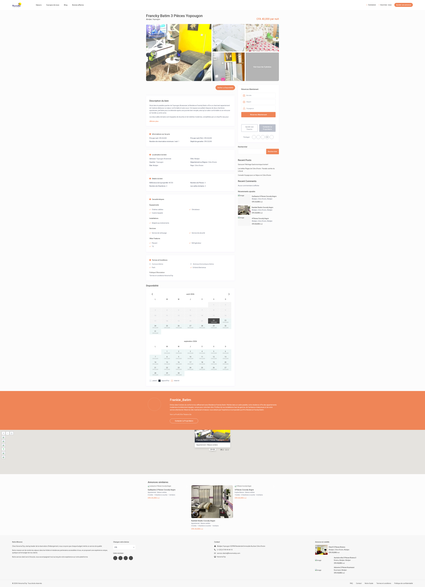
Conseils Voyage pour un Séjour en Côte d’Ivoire (254, 175)
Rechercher (242, 147)
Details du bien (157, 179)
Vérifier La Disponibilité (225, 88)
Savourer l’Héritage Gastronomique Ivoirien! (253, 164)
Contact (359, 583)
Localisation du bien (159, 155)
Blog (65, 5)
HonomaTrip (221, 557)
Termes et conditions (383, 583)
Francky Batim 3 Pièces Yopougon (210, 440)
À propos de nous (52, 5)
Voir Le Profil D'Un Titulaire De (180, 414)
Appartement (152, 492)
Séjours (39, 5)
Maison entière (162, 492)
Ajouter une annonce (403, 5)
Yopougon (156, 19)
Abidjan (149, 19)
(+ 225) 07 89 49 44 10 (225, 550)
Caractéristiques (158, 199)
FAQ (351, 583)
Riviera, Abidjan (339, 560)
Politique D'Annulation (157, 272)
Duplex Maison (239, 492)
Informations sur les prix (161, 134)
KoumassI (337, 570)
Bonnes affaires (78, 5)
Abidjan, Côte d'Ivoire (259, 199)
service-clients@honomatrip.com (228, 553)
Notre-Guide (369, 583)
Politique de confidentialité (403, 583)
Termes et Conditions (159, 260)
